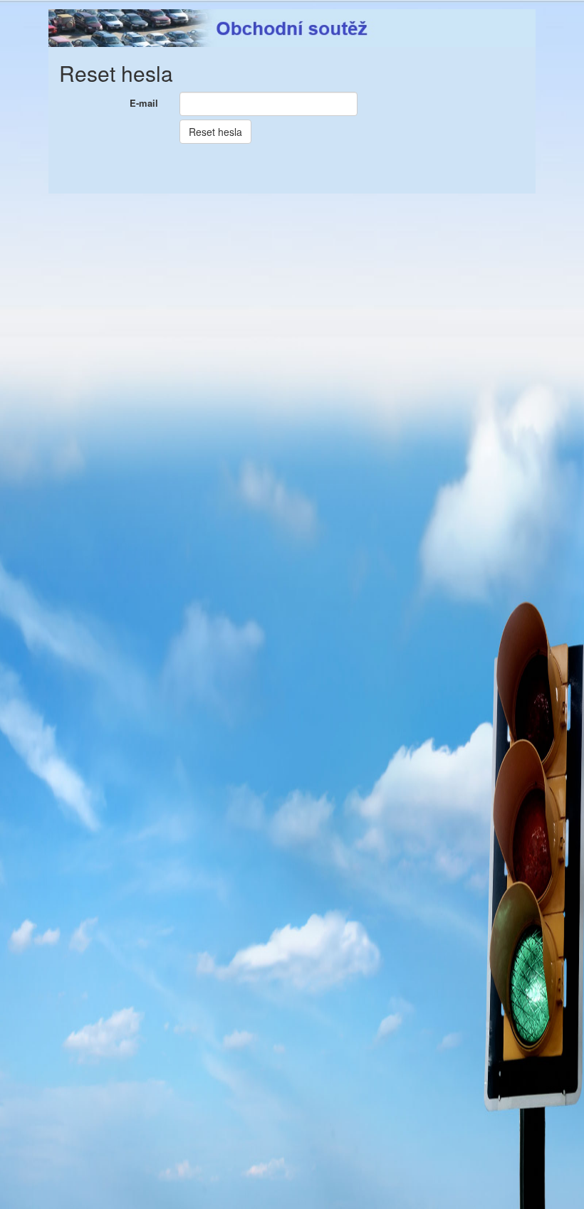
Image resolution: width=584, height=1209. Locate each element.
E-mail (144, 103)
